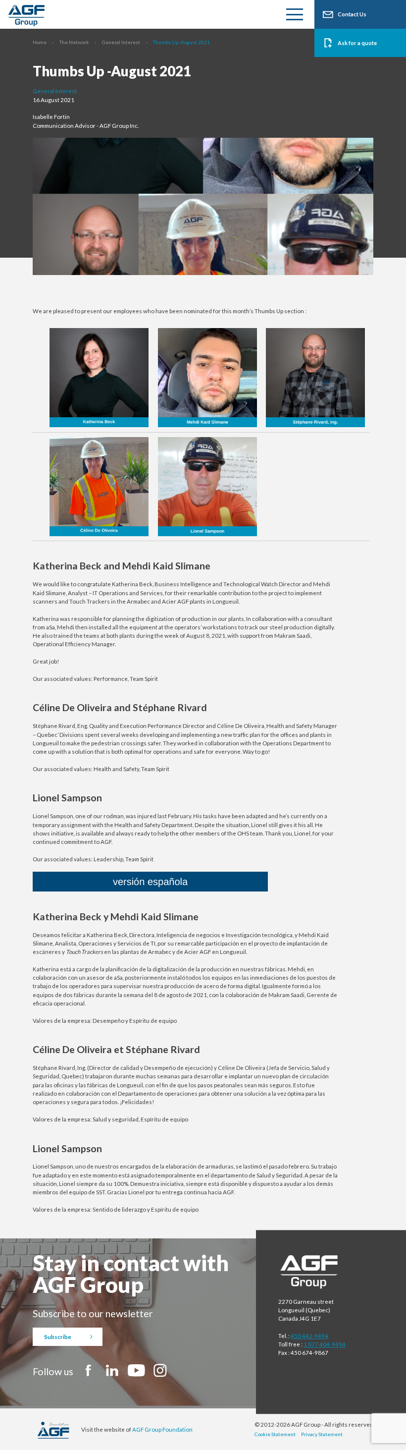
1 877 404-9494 (325, 1344)
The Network (74, 42)
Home (40, 42)
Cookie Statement (275, 1434)
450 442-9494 (309, 1336)
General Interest (121, 42)
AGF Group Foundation (162, 1429)
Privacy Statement (322, 1434)
